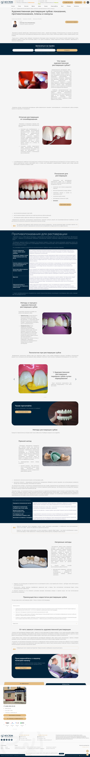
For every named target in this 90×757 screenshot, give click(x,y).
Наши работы (54, 6)
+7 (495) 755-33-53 (42, 735)
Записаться (78, 2)
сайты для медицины (84, 755)
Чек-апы (26, 6)
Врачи (33, 6)
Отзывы (69, 6)
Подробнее (28, 754)
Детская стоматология (50, 748)
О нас (19, 6)
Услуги (13, 6)
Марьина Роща (66, 684)
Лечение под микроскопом (20, 748)
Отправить (67, 50)
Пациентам (7, 748)
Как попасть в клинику (15, 715)
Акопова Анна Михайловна (27, 22)
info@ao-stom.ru (85, 747)
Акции (46, 6)
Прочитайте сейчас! (65, 204)
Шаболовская (25, 683)
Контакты (76, 6)
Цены (39, 6)
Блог (62, 6)
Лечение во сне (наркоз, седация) (33, 747)
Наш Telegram (23, 668)
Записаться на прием (71, 22)
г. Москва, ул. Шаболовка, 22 (15, 718)
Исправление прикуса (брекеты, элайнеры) (35, 748)
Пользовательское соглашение (71, 755)
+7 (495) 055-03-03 (9, 706)
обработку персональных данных (52, 52)
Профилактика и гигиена (19, 747)
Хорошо (61, 753)
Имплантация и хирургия (51, 747)
